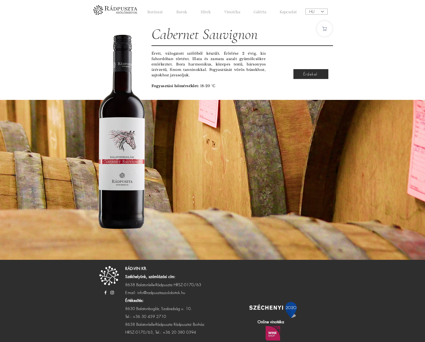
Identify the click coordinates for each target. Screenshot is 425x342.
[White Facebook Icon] (105, 292)
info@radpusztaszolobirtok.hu (161, 292)
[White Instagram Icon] (112, 292)
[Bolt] (324, 28)
